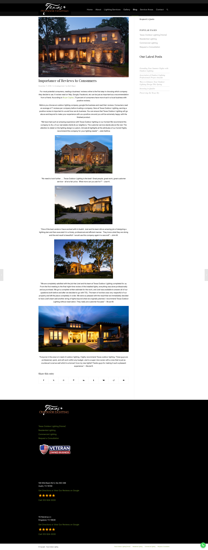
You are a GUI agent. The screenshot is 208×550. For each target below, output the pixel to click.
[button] (203, 545)
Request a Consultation (150, 47)
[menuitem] (89, 9)
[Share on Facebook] (44, 380)
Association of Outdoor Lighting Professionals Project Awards (152, 76)
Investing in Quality (147, 88)
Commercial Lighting (149, 43)
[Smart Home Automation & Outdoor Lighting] (206, 275)
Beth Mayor (72, 86)
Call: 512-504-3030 (47, 500)
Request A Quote (147, 19)
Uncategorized (59, 86)
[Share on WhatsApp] (64, 380)
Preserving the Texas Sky (149, 92)
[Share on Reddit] (114, 380)
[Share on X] (53, 380)
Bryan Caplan (68, 97)
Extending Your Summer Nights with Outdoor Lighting (154, 69)
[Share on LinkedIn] (84, 380)
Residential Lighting (148, 39)
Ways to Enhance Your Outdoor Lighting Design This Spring (152, 83)
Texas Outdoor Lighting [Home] (153, 35)
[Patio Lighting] (1, 275)
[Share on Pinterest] (74, 380)
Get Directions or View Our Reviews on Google (58, 490)
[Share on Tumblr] (94, 380)
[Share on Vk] (104, 380)
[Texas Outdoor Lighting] (54, 9)
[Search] (167, 9)
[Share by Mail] (124, 380)
